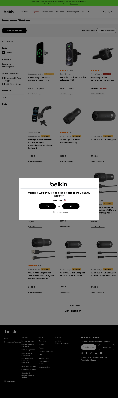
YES (47, 206)
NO (71, 206)
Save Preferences (60, 212)
